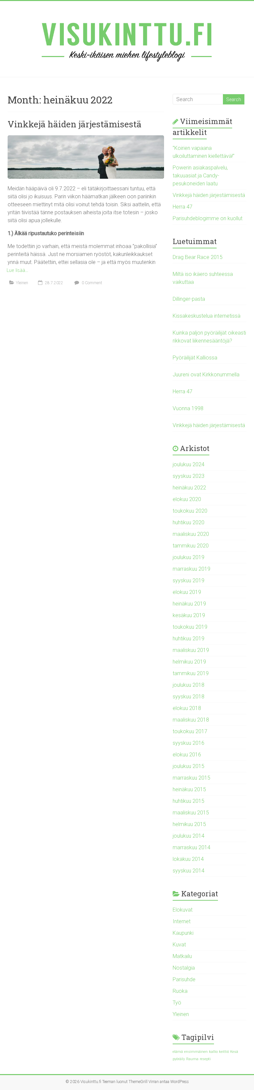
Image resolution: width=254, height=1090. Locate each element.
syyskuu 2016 (188, 743)
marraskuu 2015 (191, 778)
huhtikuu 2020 (188, 522)
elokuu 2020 (187, 499)
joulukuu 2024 (188, 464)
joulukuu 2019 (188, 557)
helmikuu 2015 (189, 824)
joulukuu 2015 (188, 766)
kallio (213, 1052)
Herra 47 (182, 207)
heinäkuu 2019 (189, 604)
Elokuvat (182, 910)
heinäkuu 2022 (189, 487)
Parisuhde (184, 979)
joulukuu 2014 (188, 836)
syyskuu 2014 (188, 870)
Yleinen (22, 283)
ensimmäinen (196, 1052)
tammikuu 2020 (191, 546)
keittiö (224, 1052)
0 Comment (91, 283)
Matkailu (182, 956)
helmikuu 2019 (189, 662)
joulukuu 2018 (188, 685)
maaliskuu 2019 (191, 650)
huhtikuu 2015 (188, 801)
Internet (181, 921)
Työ (177, 1002)
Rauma (192, 1059)
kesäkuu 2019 (189, 615)
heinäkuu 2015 (189, 789)
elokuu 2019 (187, 592)
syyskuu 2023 (188, 476)
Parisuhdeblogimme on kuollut (207, 218)
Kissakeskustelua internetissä (206, 316)
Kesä (234, 1052)
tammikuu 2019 (191, 673)
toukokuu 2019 (190, 627)
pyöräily (179, 1059)
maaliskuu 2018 (191, 720)
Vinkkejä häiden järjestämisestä (75, 124)
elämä (178, 1052)
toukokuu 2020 (190, 511)
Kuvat (179, 944)
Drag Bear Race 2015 (198, 257)
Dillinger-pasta (189, 299)
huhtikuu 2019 (188, 638)
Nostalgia (184, 968)
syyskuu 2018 (188, 696)
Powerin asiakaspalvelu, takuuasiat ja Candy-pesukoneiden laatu (200, 175)
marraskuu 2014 (191, 847)
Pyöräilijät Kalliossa (195, 357)
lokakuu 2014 (188, 859)
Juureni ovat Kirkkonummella (206, 374)
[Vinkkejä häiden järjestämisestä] (86, 138)
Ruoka (180, 991)
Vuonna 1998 (188, 408)
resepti (205, 1059)
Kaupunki (183, 933)
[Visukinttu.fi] (127, 39)
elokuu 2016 (187, 754)
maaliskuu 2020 (191, 534)
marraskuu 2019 (191, 569)
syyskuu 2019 (188, 580)
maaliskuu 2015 (191, 812)
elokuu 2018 (187, 708)
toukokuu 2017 (190, 731)
